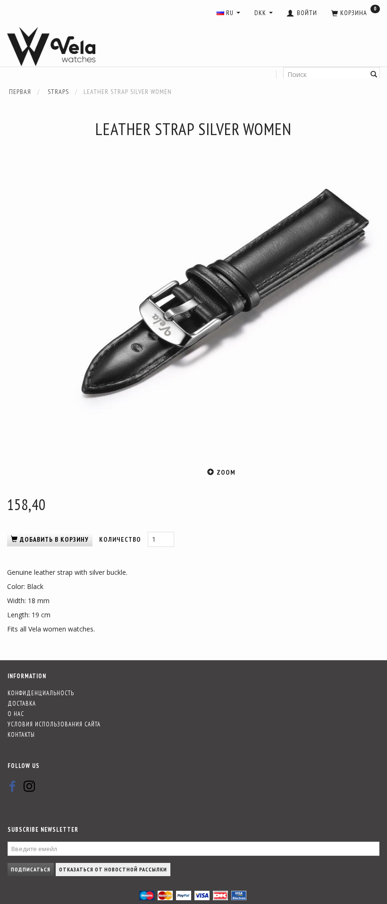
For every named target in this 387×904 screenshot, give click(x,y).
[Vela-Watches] (51, 47)
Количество (121, 539)
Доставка (22, 703)
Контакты (21, 734)
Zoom (226, 472)
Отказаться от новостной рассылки (113, 869)
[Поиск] (374, 74)
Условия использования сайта (54, 724)
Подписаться (30, 869)
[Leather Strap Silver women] (222, 297)
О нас (16, 713)
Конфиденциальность (41, 693)
